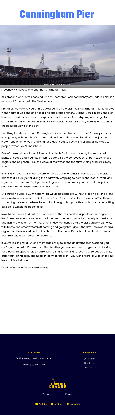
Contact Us (90, 367)
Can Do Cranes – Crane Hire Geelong (24, 267)
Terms (45, 394)
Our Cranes (90, 358)
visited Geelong (23, 89)
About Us (89, 363)
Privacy (69, 394)
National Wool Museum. (16, 260)
